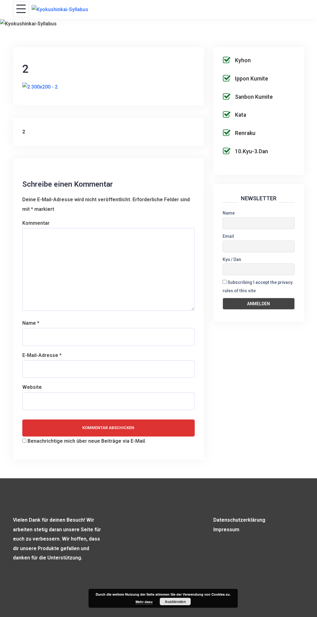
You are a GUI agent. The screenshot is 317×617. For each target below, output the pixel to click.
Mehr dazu (144, 601)
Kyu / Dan (232, 259)
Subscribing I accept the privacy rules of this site (258, 286)
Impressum (226, 529)
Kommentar (36, 223)
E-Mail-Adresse (42, 355)
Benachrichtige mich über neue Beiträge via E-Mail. (87, 441)
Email (228, 236)
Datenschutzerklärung (239, 520)
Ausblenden (175, 601)
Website (32, 387)
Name (30, 323)
